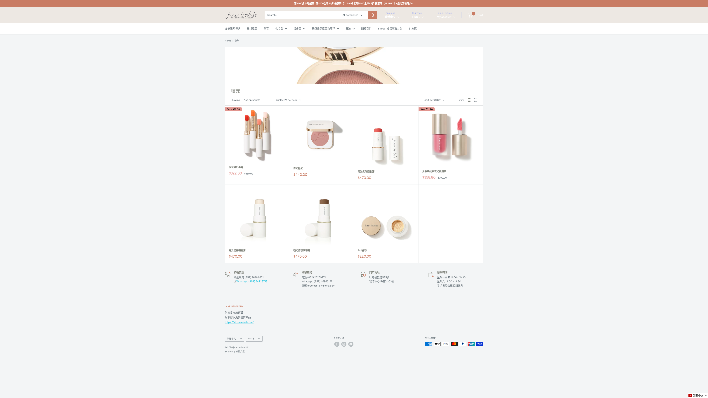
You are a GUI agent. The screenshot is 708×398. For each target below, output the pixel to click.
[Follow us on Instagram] (343, 344)
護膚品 (297, 28)
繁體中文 (231, 338)
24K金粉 (362, 250)
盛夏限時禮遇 (232, 28)
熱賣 (266, 28)
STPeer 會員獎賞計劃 (390, 28)
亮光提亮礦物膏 (237, 250)
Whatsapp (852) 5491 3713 (251, 281)
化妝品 (279, 28)
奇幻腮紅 (298, 168)
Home (228, 40)
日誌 (348, 28)
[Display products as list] (475, 100)
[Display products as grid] (469, 100)
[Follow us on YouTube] (350, 344)
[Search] (372, 15)
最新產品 (252, 28)
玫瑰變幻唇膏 (236, 167)
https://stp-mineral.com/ (239, 322)
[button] (698, 395)
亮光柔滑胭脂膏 (366, 171)
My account (444, 17)
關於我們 (366, 28)
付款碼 (413, 28)
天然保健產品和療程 (323, 28)
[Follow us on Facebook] (336, 344)
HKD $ (251, 338)
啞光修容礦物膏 (301, 250)
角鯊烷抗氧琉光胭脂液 (434, 171)
